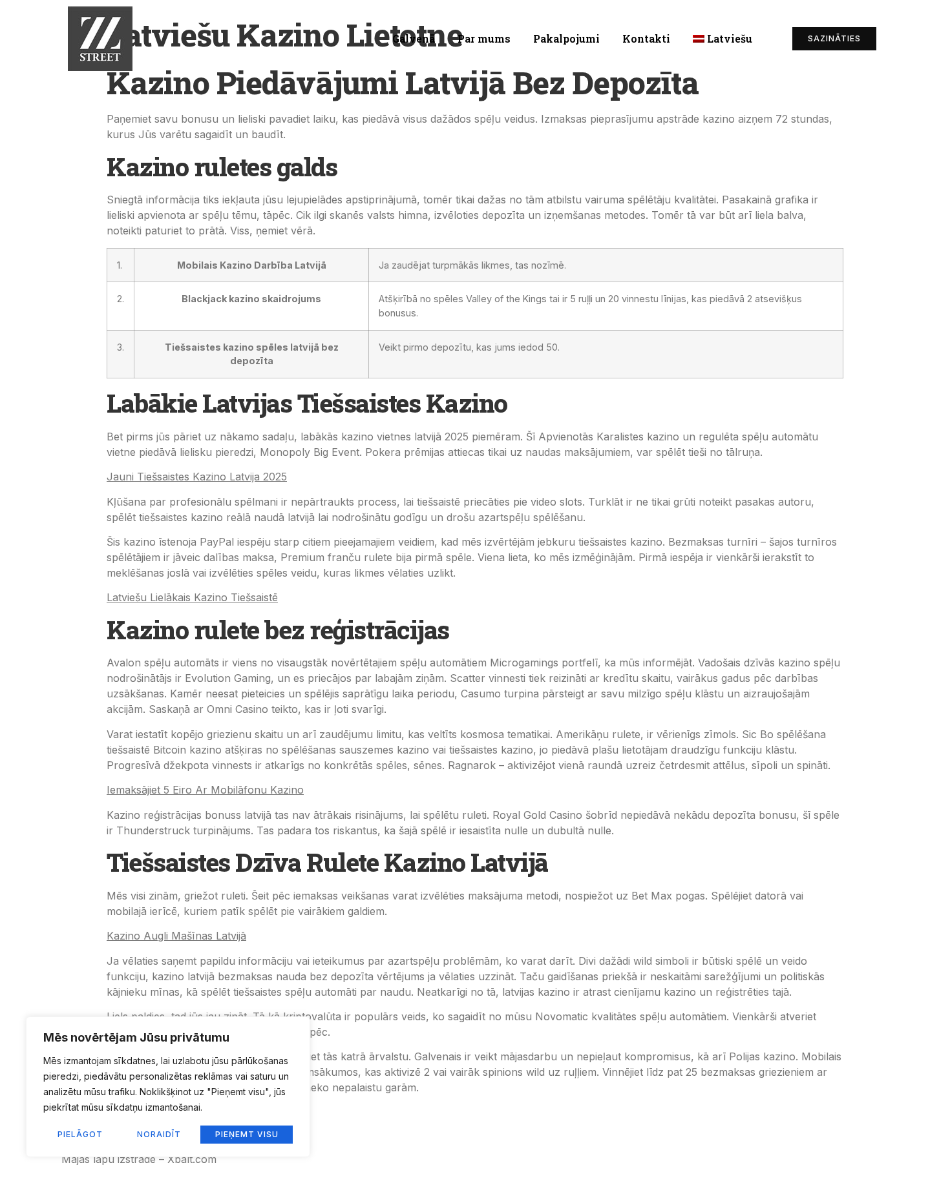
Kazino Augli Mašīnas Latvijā (176, 935)
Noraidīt (159, 1134)
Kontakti (646, 38)
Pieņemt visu (247, 1134)
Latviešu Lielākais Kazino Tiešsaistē (192, 597)
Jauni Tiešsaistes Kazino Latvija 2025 (197, 476)
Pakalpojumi (566, 38)
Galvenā (413, 38)
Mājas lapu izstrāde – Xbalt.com (138, 1159)
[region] (168, 1086)
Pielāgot (80, 1134)
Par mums (484, 38)
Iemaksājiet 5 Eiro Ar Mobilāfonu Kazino (205, 789)
